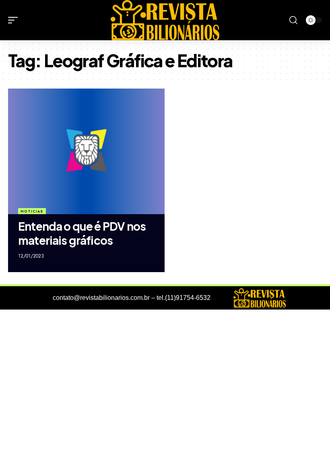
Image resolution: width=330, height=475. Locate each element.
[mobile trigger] (15, 20)
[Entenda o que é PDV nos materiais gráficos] (86, 151)
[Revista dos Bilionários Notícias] (165, 20)
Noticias (32, 211)
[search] (293, 20)
